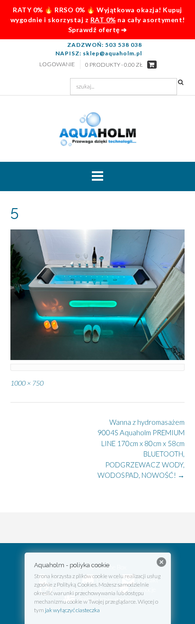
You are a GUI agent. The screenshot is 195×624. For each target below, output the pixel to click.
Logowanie (57, 64)
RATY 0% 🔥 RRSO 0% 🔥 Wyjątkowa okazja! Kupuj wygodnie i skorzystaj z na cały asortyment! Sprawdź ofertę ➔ (97, 20)
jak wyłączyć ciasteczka (72, 610)
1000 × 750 (27, 383)
